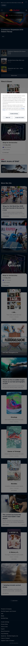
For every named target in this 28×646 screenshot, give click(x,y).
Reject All (8, 117)
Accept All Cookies (19, 117)
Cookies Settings (14, 113)
